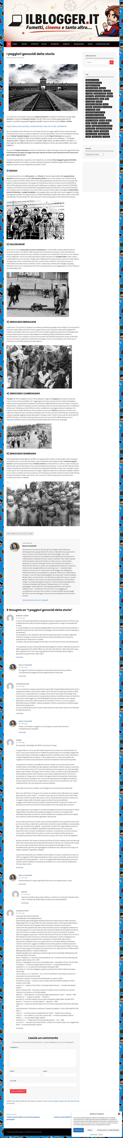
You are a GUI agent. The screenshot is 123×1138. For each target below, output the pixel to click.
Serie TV (89, 131)
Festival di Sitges (92, 99)
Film (107, 99)
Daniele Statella (99, 94)
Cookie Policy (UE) (102, 44)
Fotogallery (90, 102)
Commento (14, 1047)
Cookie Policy (94, 1134)
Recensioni (55, 44)
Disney (109, 94)
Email (45, 1071)
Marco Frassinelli (11, 57)
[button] (119, 1114)
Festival (109, 96)
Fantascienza (100, 96)
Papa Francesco (13, 533)
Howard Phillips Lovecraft (102, 107)
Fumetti (99, 102)
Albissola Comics (92, 80)
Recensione (90, 129)
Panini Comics (104, 123)
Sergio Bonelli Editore (104, 129)
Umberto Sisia (103, 134)
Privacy (100, 1134)
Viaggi (90, 44)
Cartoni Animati (91, 88)
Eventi (15, 44)
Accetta (79, 1130)
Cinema (102, 88)
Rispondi (19, 657)
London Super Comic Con (95, 112)
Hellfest (89, 107)
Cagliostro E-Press (92, 85)
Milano (108, 121)
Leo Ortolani (90, 110)
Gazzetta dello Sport (93, 104)
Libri (98, 110)
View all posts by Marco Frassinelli (35, 600)
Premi (88, 126)
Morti (88, 123)
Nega (90, 1130)
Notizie (44, 44)
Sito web (13, 1081)
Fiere (101, 99)
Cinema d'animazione (94, 91)
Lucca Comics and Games (95, 118)
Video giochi (96, 137)
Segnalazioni (79, 44)
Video (88, 137)
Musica (94, 123)
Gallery (24, 44)
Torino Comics (91, 134)
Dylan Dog (89, 96)
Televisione (104, 131)
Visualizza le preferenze (108, 1130)
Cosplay (89, 94)
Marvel (102, 121)
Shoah (23, 533)
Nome (12, 1071)
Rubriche (66, 44)
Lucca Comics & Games (94, 115)
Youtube (106, 137)
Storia (30, 533)
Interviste (35, 44)
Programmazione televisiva (102, 126)
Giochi (105, 104)
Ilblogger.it (21, 1132)
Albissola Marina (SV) (93, 83)
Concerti (107, 91)
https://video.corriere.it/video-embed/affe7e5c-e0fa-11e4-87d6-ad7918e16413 (37, 126)
